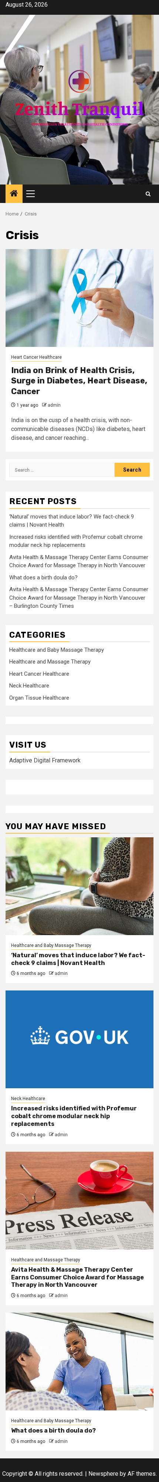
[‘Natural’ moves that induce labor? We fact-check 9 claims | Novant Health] (79, 886)
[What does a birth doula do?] (79, 1361)
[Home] (14, 194)
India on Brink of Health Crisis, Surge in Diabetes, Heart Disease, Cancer (79, 380)
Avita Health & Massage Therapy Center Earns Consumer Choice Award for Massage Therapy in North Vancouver (77, 1277)
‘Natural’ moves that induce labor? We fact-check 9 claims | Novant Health (78, 959)
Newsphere (103, 1473)
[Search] (148, 194)
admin (54, 405)
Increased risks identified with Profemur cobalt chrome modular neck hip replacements (74, 1116)
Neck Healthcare (29, 685)
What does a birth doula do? (43, 577)
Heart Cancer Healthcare (36, 357)
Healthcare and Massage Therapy (50, 661)
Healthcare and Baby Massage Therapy (56, 650)
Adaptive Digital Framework (45, 760)
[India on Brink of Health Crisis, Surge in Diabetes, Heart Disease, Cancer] (79, 298)
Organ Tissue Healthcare (39, 698)
